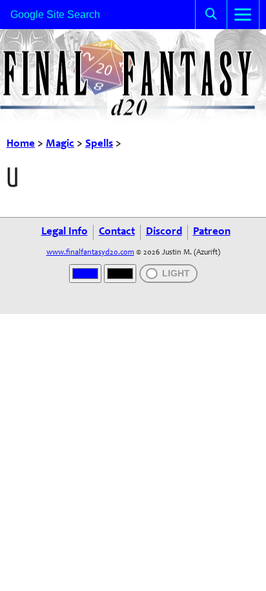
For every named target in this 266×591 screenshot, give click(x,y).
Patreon (211, 232)
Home (20, 144)
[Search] (211, 14)
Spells (99, 144)
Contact (117, 232)
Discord (164, 232)
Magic (60, 144)
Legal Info (64, 232)
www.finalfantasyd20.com (90, 252)
